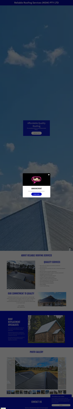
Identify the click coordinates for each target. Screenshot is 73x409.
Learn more (36, 194)
